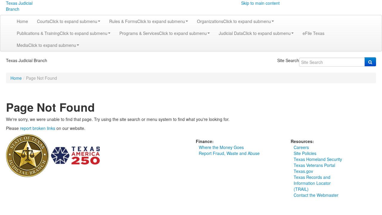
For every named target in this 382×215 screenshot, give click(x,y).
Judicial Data (255, 33)
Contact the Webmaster (316, 195)
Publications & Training (62, 33)
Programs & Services (163, 33)
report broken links (37, 128)
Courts (67, 21)
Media (46, 45)
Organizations (234, 21)
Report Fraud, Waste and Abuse (229, 153)
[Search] (370, 61)
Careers (301, 147)
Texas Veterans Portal (314, 165)
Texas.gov (303, 171)
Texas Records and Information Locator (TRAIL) (312, 183)
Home (22, 21)
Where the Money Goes (221, 147)
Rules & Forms (147, 21)
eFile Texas (313, 33)
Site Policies (305, 153)
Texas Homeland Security (318, 159)
